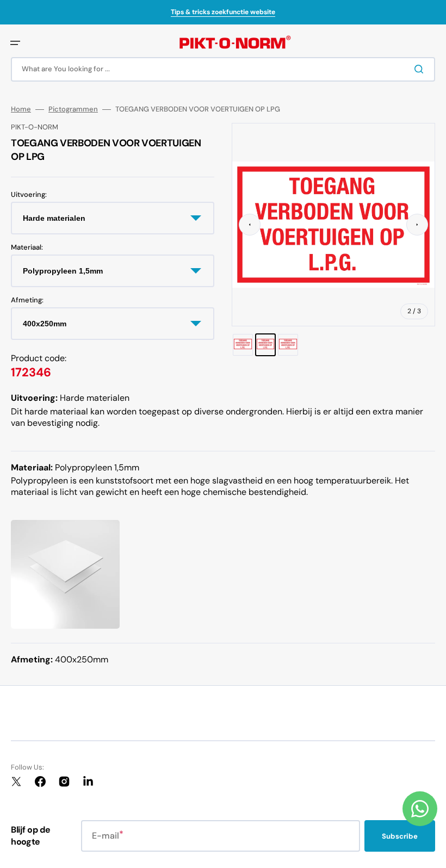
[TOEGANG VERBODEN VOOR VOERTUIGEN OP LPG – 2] (266, 345)
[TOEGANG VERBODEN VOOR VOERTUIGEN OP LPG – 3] (288, 345)
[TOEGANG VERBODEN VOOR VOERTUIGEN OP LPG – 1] (243, 345)
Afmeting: (27, 300)
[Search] (421, 69)
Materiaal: (27, 247)
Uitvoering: (29, 194)
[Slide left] (250, 224)
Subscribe (400, 836)
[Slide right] (417, 224)
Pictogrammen (73, 109)
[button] (15, 43)
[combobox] (223, 69)
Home (21, 109)
